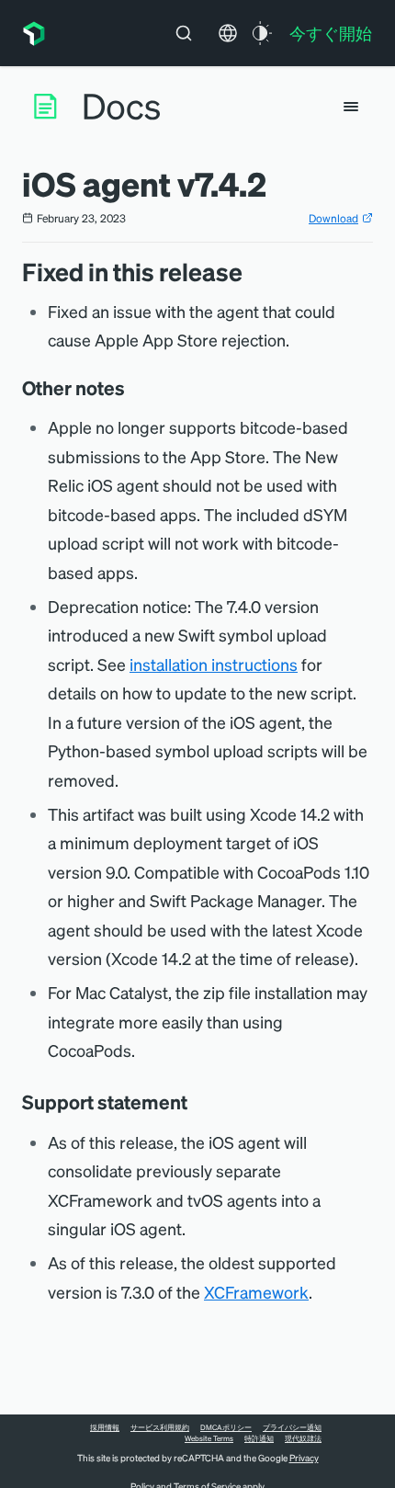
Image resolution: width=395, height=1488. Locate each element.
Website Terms (209, 1438)
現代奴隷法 (303, 1438)
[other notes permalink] (134, 388)
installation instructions (214, 664)
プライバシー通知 (292, 1427)
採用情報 (104, 1427)
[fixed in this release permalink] (252, 271)
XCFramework (256, 1291)
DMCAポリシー (226, 1427)
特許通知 (259, 1438)
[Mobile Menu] (351, 106)
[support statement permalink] (196, 1102)
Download (333, 218)
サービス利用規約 (159, 1427)
